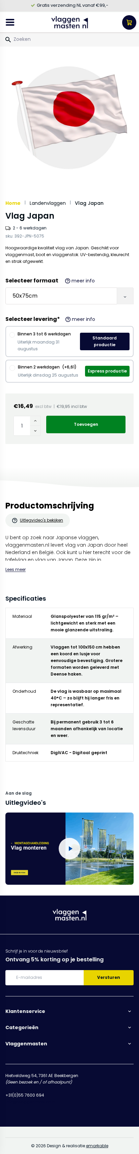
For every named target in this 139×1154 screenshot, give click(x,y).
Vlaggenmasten (26, 1043)
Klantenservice (25, 1011)
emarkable (97, 1146)
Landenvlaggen (48, 203)
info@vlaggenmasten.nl (30, 1102)
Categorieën (21, 1027)
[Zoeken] (8, 40)
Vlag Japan (89, 203)
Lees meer (15, 569)
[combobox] (69, 39)
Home (13, 203)
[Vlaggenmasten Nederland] (69, 22)
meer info (83, 280)
